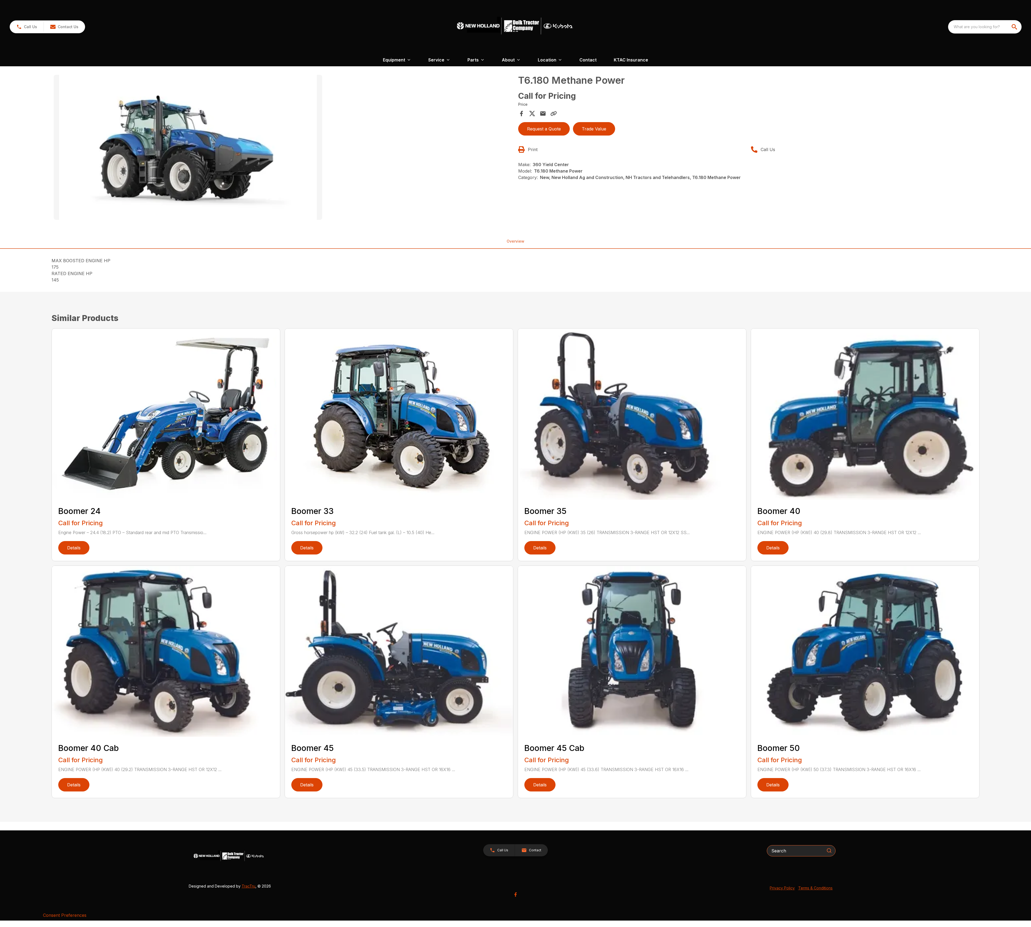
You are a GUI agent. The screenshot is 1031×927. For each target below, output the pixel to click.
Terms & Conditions (815, 888)
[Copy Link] (553, 113)
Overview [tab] (515, 241)
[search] (1014, 27)
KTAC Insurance (631, 60)
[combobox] (984, 26)
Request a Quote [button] (544, 129)
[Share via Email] (543, 113)
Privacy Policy (782, 888)
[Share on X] (532, 113)
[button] (26, 27)
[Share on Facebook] (521, 113)
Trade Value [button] (594, 129)
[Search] (829, 850)
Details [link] (74, 547)
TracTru (248, 886)
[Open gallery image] (188, 147)
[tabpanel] (283, 148)
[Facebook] (515, 894)
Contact (588, 60)
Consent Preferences (64, 915)
